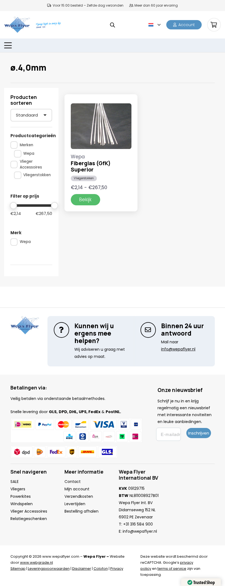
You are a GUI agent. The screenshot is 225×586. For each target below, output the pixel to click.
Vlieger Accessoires (28, 511)
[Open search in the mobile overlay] (112, 25)
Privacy (116, 568)
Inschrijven (198, 433)
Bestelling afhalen (81, 511)
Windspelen (21, 504)
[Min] (13, 205)
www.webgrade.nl (36, 562)
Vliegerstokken (84, 178)
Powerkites (20, 496)
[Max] (54, 205)
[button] (154, 25)
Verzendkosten (78, 496)
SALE (14, 481)
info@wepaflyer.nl (140, 531)
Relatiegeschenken (28, 518)
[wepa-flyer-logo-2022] (17, 24)
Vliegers (17, 489)
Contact (72, 481)
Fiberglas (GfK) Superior (91, 166)
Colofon (101, 568)
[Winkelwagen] (214, 24)
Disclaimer (81, 568)
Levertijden (74, 504)
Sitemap (18, 568)
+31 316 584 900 (138, 524)
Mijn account (76, 489)
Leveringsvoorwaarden (49, 568)
